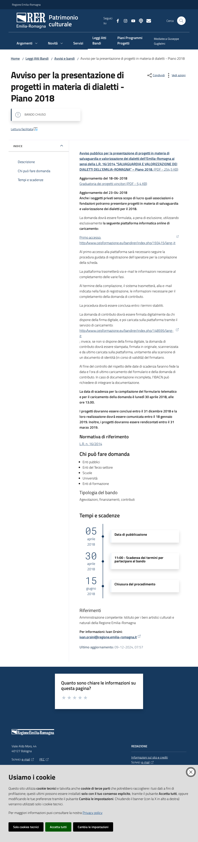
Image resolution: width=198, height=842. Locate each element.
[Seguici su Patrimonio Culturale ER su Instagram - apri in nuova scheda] (124, 20)
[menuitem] (167, 41)
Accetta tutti (58, 827)
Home (15, 58)
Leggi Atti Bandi (37, 58)
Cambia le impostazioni (93, 827)
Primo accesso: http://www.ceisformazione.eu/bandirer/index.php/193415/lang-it (127, 240)
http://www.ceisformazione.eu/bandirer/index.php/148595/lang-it (126, 333)
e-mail (26, 759)
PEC (42, 759)
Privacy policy (92, 812)
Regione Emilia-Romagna (26, 5)
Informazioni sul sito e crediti (149, 757)
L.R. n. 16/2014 (90, 443)
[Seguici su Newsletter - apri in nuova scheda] (147, 20)
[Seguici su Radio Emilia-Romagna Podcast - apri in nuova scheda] (139, 20)
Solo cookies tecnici (26, 827)
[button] (181, 20)
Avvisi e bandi (64, 58)
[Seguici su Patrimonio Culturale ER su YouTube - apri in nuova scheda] (132, 20)
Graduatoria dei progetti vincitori (113, 183)
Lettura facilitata (22, 129)
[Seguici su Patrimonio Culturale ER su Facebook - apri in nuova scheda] (116, 20)
